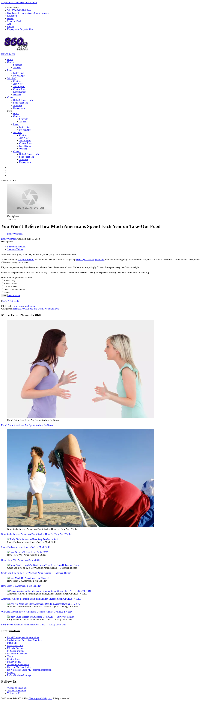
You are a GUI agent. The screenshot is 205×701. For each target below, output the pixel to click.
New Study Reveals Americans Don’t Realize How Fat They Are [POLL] (36, 534)
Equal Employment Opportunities (23, 637)
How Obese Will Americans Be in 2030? (20, 560)
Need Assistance (15, 645)
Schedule (17, 65)
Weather (17, 94)
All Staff (17, 67)
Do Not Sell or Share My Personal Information (29, 670)
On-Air (10, 62)
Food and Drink (35, 308)
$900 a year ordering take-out (90, 259)
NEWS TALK (8, 54)
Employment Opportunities (20, 29)
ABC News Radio (11, 301)
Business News (19, 308)
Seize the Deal (14, 21)
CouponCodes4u (26, 259)
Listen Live (18, 73)
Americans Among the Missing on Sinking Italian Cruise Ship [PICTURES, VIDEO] (41, 598)
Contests (17, 81)
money (33, 306)
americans (18, 306)
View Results (14, 295)
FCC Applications (15, 651)
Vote (4, 295)
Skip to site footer (29, 2)
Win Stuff (11, 78)
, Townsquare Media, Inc (40, 698)
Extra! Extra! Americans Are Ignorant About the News (27, 425)
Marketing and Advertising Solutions (24, 640)
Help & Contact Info (23, 100)
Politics (10, 26)
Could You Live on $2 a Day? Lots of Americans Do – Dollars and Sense (36, 573)
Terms (10, 656)
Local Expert (19, 92)
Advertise (17, 105)
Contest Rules (19, 89)
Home (10, 59)
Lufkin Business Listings (19, 675)
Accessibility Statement (18, 664)
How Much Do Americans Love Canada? (21, 586)
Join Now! (18, 83)
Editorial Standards (16, 648)
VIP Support (19, 86)
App (9, 24)
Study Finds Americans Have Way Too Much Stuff (25, 547)
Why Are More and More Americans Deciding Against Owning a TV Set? (36, 611)
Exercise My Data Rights (19, 667)
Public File (12, 643)
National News (52, 308)
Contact (11, 97)
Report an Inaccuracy (17, 653)
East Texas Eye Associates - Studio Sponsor (28, 13)
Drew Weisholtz (9, 239)
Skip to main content (11, 2)
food (26, 306)
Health (10, 18)
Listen (10, 70)
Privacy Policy (14, 661)
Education (12, 15)
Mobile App (19, 75)
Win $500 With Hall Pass (19, 10)
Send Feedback (20, 102)
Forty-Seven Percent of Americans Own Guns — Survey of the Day (33, 624)
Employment (19, 108)
